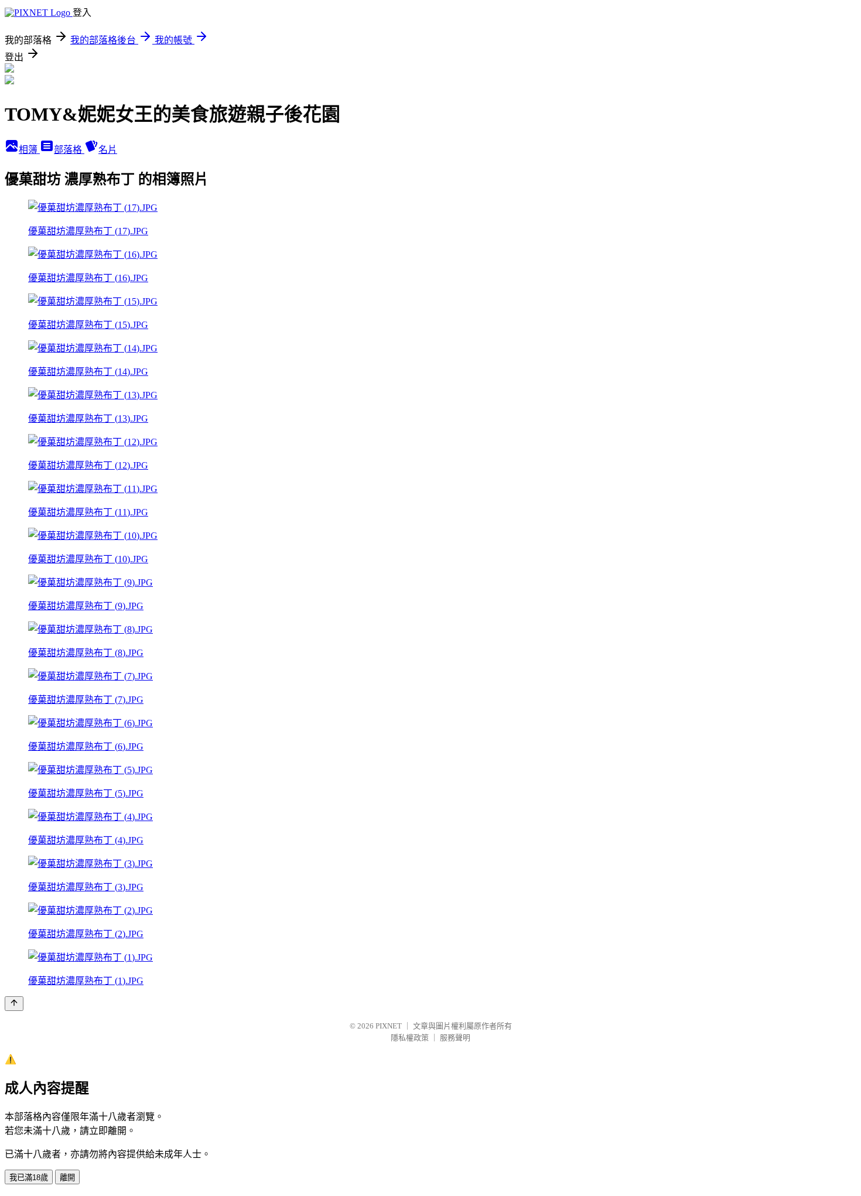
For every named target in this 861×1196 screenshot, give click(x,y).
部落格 (69, 150)
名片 (107, 150)
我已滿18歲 (28, 1177)
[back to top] (14, 1003)
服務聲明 (455, 1037)
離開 (67, 1177)
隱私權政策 (410, 1037)
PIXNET (388, 1025)
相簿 (29, 150)
